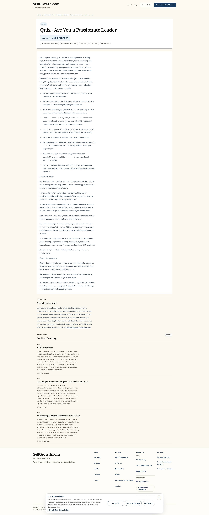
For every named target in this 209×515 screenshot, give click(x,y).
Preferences (148, 503)
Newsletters (119, 469)
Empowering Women (61, 15)
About (130, 5)
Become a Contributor (165, 469)
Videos (96, 480)
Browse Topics (146, 5)
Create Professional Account (164, 463)
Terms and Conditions (144, 465)
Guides (96, 469)
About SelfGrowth (121, 457)
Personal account (163, 457)
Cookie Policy (141, 471)
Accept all (115, 503)
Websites (118, 463)
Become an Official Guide (124, 480)
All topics (97, 457)
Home (39, 15)
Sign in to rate (105, 43)
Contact (118, 486)
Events (117, 475)
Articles (47, 15)
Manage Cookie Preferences (143, 488)
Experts (97, 463)
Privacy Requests (142, 482)
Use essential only (133, 503)
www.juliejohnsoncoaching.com (79, 327)
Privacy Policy (141, 460)
